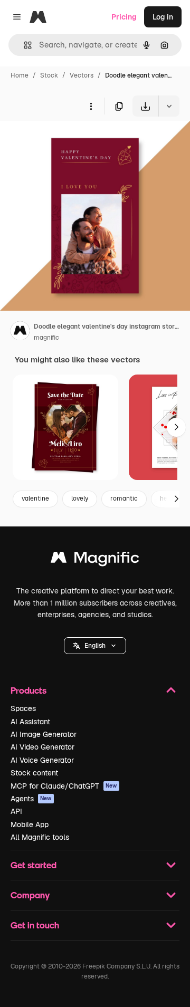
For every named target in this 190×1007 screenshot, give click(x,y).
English (95, 645)
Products (28, 690)
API (16, 811)
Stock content (34, 773)
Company (30, 894)
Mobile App (30, 824)
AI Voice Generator (42, 760)
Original (67, 141)
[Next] (176, 427)
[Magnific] (95, 560)
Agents (31, 798)
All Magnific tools (40, 837)
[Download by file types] (168, 106)
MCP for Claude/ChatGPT (64, 786)
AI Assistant (30, 721)
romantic (124, 498)
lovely (79, 498)
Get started (33, 864)
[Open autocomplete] (23, 45)
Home (19, 75)
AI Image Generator (44, 734)
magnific (46, 337)
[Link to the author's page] (20, 332)
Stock (49, 75)
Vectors (81, 75)
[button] (95, 645)
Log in (163, 17)
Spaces (23, 708)
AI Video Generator (42, 747)
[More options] (90, 106)
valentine (35, 498)
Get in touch (35, 925)
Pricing (124, 17)
